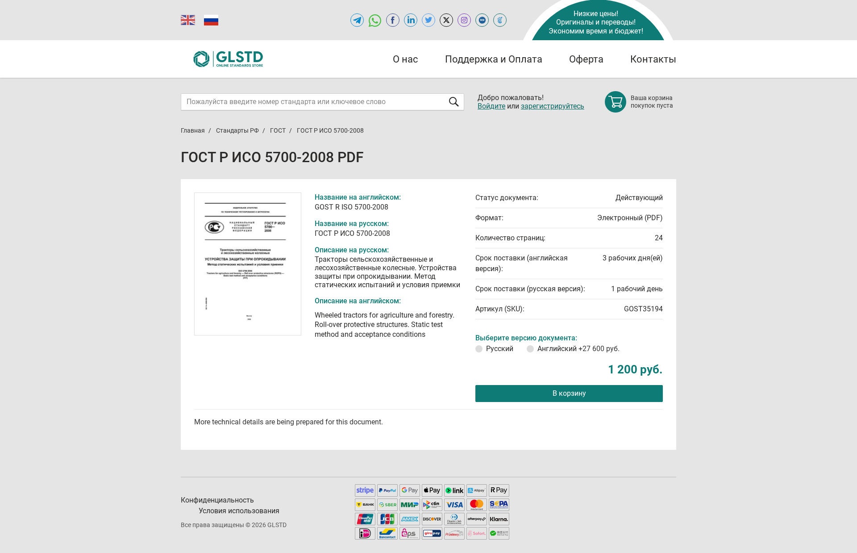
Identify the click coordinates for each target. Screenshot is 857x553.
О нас (405, 59)
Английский (578, 348)
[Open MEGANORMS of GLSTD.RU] (482, 20)
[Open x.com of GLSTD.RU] (446, 20)
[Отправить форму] (454, 101)
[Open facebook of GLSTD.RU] (392, 20)
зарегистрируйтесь (552, 106)
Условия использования (239, 511)
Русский (499, 348)
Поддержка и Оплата (493, 59)
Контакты (653, 59)
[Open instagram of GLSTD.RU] (464, 20)
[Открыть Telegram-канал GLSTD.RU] (357, 20)
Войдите (491, 106)
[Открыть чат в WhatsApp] (375, 20)
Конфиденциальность (217, 500)
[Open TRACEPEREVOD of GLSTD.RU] (500, 20)
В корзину (569, 393)
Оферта (586, 59)
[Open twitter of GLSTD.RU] (428, 20)
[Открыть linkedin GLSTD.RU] (410, 20)
